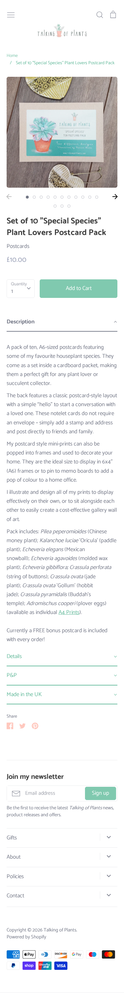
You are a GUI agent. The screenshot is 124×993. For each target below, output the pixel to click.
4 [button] (48, 197)
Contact (15, 895)
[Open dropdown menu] (108, 837)
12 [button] (55, 206)
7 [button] (68, 197)
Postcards (18, 246)
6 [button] (62, 197)
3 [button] (41, 197)
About (14, 857)
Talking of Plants (60, 930)
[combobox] (21, 288)
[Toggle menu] (11, 14)
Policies (15, 876)
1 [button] (27, 197)
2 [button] (34, 197)
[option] (62, 132)
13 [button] (62, 206)
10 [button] (89, 197)
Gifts (12, 837)
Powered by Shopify (26, 937)
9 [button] (82, 197)
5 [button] (55, 197)
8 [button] (75, 197)
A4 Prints (69, 612)
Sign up (100, 793)
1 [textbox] (12, 291)
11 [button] (96, 197)
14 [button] (68, 206)
